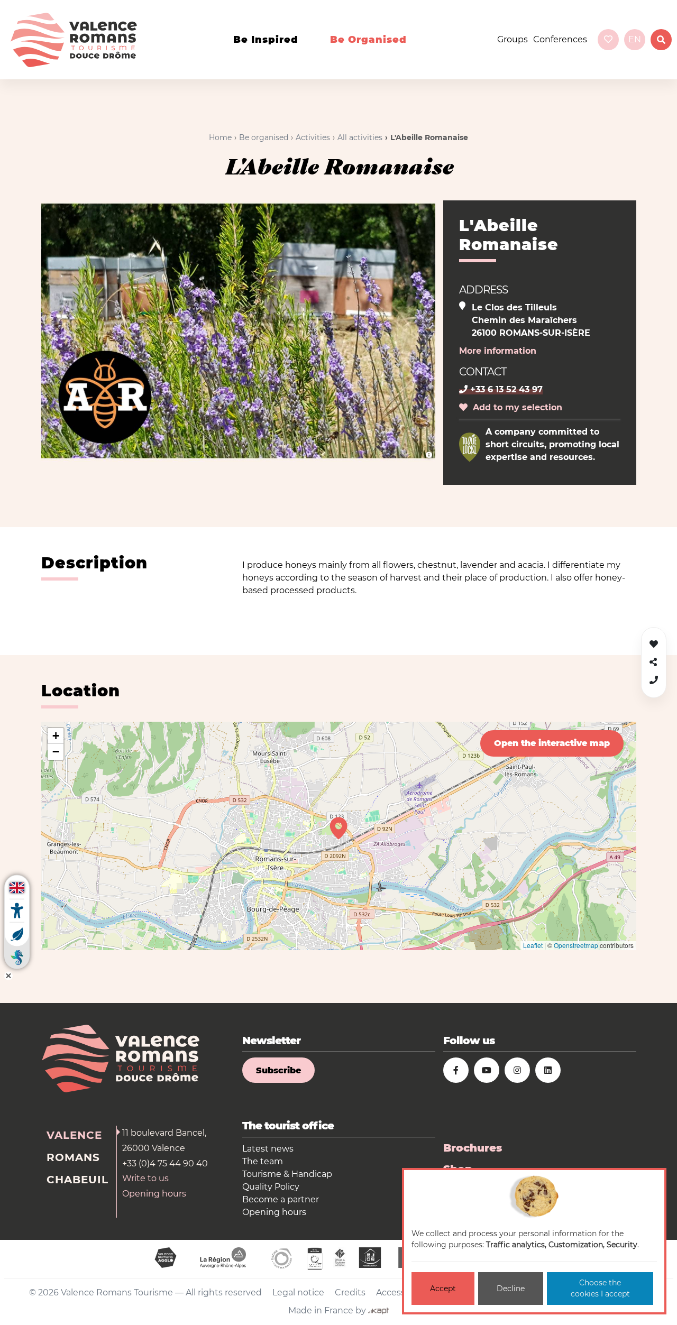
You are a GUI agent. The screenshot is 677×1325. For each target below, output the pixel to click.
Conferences (560, 39)
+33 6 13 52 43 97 (505, 389)
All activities (359, 137)
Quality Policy (270, 1187)
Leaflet (533, 945)
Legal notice (298, 1292)
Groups (512, 39)
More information (497, 351)
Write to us (145, 1178)
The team (262, 1161)
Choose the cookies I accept (600, 1288)
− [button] (55, 751)
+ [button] (55, 735)
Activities (313, 137)
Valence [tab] (74, 1135)
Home (220, 137)
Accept (443, 1288)
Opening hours (154, 1194)
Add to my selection (515, 407)
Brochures (472, 1148)
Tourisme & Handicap (287, 1174)
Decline (511, 1288)
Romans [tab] (73, 1157)
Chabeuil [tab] (77, 1179)
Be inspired (265, 39)
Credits (350, 1292)
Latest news (268, 1149)
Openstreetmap (576, 945)
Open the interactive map (552, 743)
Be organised (368, 39)
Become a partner (280, 1199)
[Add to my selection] (653, 644)
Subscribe (278, 1070)
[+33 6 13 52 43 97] (653, 680)
